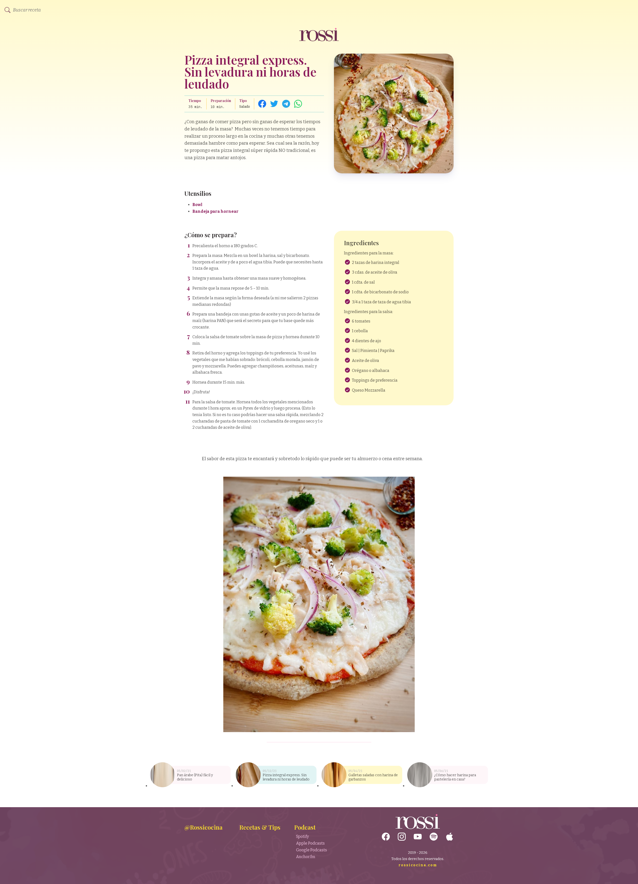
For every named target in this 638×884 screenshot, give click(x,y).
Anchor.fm (305, 856)
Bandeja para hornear (215, 211)
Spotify (302, 836)
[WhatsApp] (298, 104)
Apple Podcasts (310, 843)
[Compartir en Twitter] (274, 104)
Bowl (197, 204)
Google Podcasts (311, 850)
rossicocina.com (418, 865)
